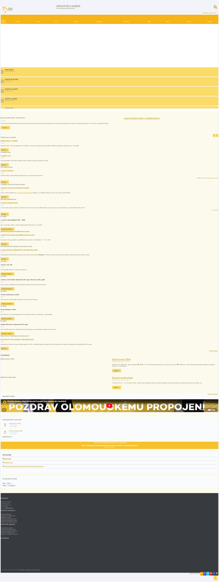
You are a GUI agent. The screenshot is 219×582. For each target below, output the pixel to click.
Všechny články (213, 351)
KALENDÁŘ (12, 485)
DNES (3, 483)
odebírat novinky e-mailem (32, 570)
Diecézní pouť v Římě (121, 359)
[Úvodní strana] (3, 21)
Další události (6, 436)
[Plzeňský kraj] (7, 462)
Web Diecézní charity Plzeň (8, 529)
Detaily (116, 370)
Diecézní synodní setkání (122, 378)
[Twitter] (207, 573)
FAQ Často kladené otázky (8, 515)
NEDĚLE (4, 485)
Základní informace (6, 514)
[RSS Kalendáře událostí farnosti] (201, 574)
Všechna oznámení (212, 394)
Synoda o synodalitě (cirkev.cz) (9, 531)
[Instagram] (216, 574)
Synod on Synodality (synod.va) (9, 534)
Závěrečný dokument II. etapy (9, 520)
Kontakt (209, 21)
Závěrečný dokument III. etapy (9, 521)
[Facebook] (204, 574)
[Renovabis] (6, 459)
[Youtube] (210, 574)
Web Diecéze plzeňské (7, 528)
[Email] (213, 574)
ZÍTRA (8, 483)
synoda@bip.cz (9, 508)
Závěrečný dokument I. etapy (9, 518)
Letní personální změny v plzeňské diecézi (142, 118)
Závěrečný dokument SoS (8, 532)
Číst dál (4, 127)
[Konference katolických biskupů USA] (22, 466)
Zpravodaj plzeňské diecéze (24, 192)
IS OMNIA (21, 570)
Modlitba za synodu (6, 517)
